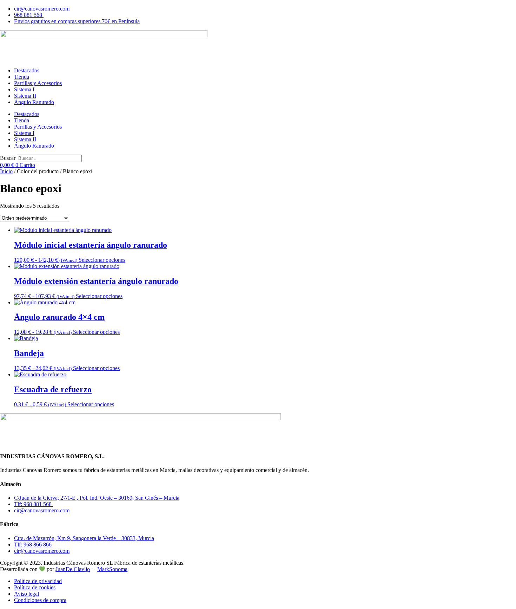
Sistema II (25, 96)
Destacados (26, 70)
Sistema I (24, 89)
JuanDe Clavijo (72, 569)
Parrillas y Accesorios (38, 83)
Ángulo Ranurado (34, 102)
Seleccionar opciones (102, 260)
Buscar (7, 158)
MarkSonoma (112, 569)
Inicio (6, 171)
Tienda (21, 77)
